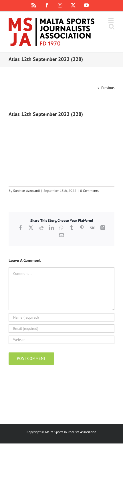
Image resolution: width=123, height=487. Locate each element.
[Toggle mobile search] (111, 26)
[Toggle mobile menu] (111, 20)
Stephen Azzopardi (26, 190)
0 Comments (89, 190)
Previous (107, 87)
